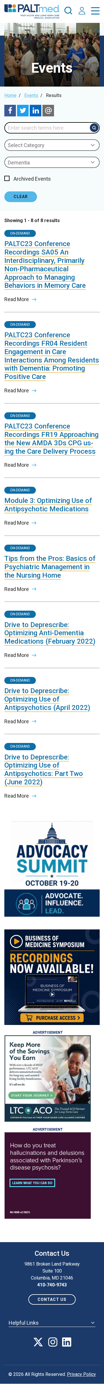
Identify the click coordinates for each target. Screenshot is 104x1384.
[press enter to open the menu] (95, 12)
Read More (16, 299)
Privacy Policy (81, 1374)
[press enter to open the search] (68, 11)
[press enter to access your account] (82, 11)
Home (10, 95)
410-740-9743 (52, 1285)
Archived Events (32, 179)
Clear (21, 196)
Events (31, 95)
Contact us (52, 1299)
